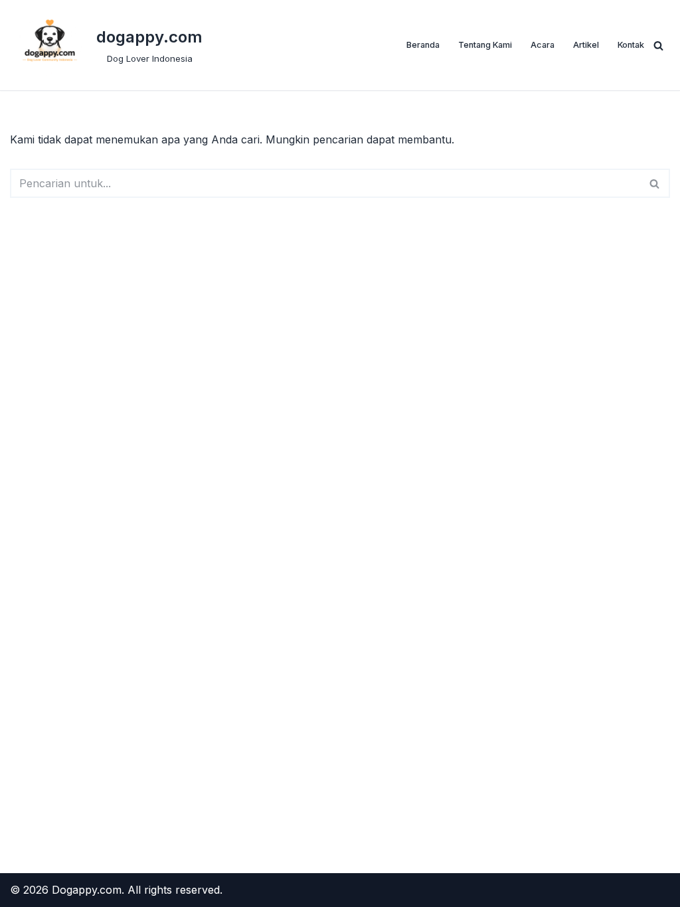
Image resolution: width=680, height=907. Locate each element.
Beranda (423, 45)
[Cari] (658, 45)
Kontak (631, 45)
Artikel (586, 45)
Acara (542, 45)
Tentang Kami (485, 45)
